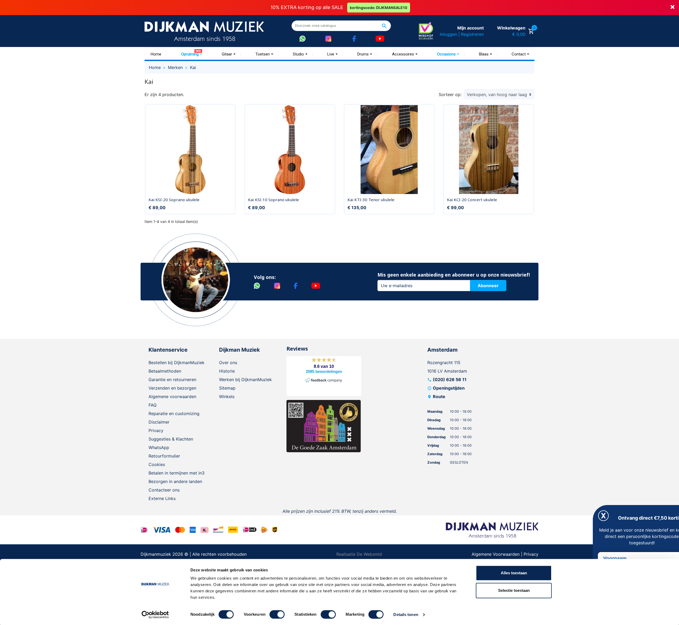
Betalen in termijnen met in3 (176, 473)
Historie (227, 371)
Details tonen (405, 614)
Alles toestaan (514, 573)
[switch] (277, 614)
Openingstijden (449, 388)
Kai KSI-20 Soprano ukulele (174, 199)
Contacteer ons (164, 490)
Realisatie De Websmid (359, 554)
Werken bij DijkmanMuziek (245, 379)
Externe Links (162, 498)
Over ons (228, 362)
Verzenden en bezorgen (172, 388)
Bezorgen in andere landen (175, 481)
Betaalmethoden (165, 371)
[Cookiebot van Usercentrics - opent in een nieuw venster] (155, 615)
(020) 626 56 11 (450, 379)
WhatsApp (159, 447)
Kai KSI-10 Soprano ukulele (273, 199)
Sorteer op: (450, 94)
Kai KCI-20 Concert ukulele (472, 199)
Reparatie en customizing (174, 413)
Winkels (226, 396)
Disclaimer (159, 422)
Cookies (157, 464)
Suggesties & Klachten (171, 439)
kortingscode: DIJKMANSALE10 (378, 7)
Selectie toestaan (514, 590)
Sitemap (227, 388)
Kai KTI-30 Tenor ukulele (370, 199)
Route (439, 396)
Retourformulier (164, 456)
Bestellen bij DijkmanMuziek (176, 362)
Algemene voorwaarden (172, 396)
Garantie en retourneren (172, 379)
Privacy (156, 430)
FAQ (152, 405)
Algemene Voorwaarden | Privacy (505, 554)
